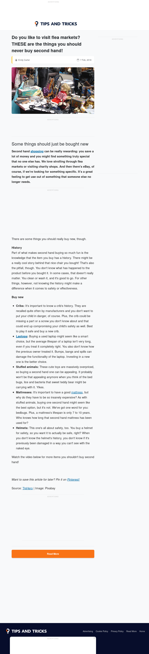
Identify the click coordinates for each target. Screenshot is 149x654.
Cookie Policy (102, 631)
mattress (77, 392)
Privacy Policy (117, 631)
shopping (37, 151)
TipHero (28, 488)
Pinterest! (73, 479)
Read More (53, 553)
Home (142, 631)
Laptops (21, 336)
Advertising (88, 631)
